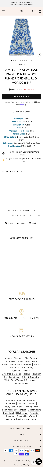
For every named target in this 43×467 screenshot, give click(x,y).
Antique (8, 358)
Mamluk (37, 364)
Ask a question (21, 215)
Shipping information (21, 210)
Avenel (20, 407)
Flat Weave (10, 361)
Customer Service (21, 428)
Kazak (5, 364)
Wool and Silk (21, 383)
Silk (5, 377)
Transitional (14, 377)
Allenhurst (31, 400)
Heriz (34, 361)
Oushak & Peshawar (20, 371)
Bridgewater (34, 410)
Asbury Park (9, 407)
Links (21, 434)
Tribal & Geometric (30, 377)
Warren (32, 416)
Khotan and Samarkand (21, 364)
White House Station (27, 419)
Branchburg (20, 410)
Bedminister (8, 410)
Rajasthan (36, 374)
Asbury (32, 403)
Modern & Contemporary (21, 367)
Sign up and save (21, 446)
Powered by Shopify (21, 465)
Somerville (22, 416)
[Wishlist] (35, 11)
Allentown (10, 403)
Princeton (34, 413)
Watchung (10, 419)
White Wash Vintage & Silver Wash (20, 380)
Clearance (18, 358)
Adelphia (21, 400)
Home (21, 65)
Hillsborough (22, 413)
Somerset (10, 416)
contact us (21, 440)
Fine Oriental (31, 358)
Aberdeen (10, 400)
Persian (26, 374)
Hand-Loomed (23, 361)
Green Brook (8, 413)
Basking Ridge (31, 407)
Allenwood (22, 403)
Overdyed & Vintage (11, 374)
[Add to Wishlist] (4, 185)
